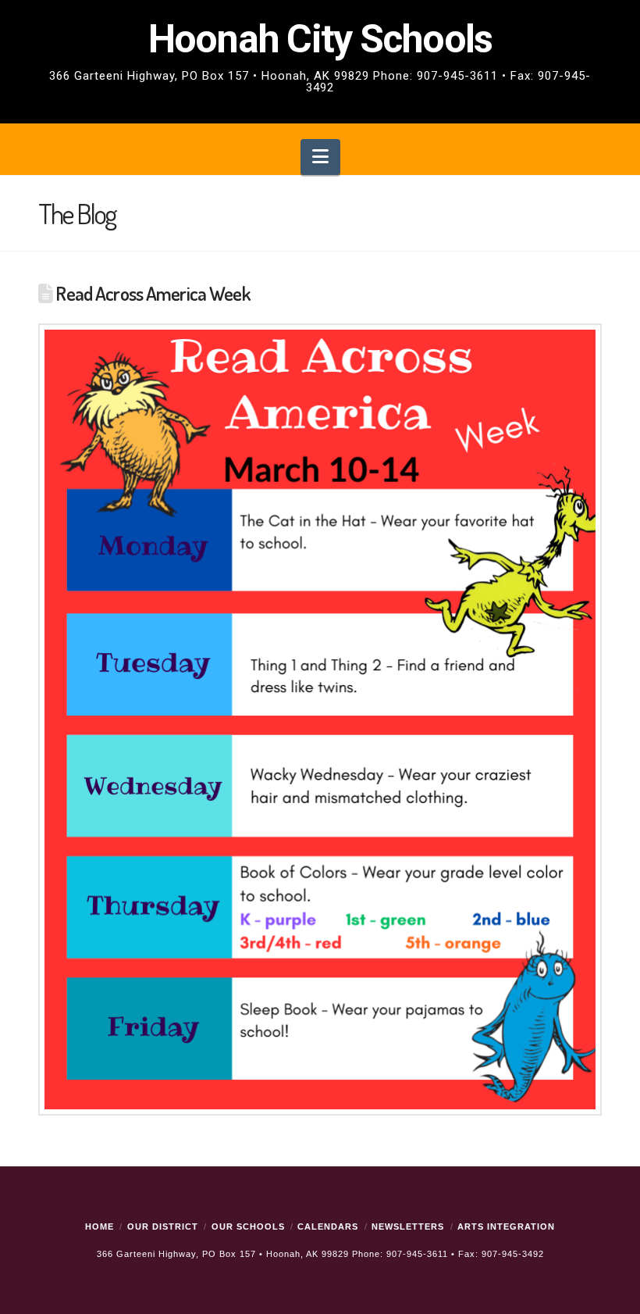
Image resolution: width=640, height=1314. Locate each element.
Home (99, 1226)
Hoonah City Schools (320, 57)
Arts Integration (506, 1226)
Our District (162, 1226)
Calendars (327, 1226)
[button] (320, 157)
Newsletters (408, 1226)
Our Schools (248, 1226)
